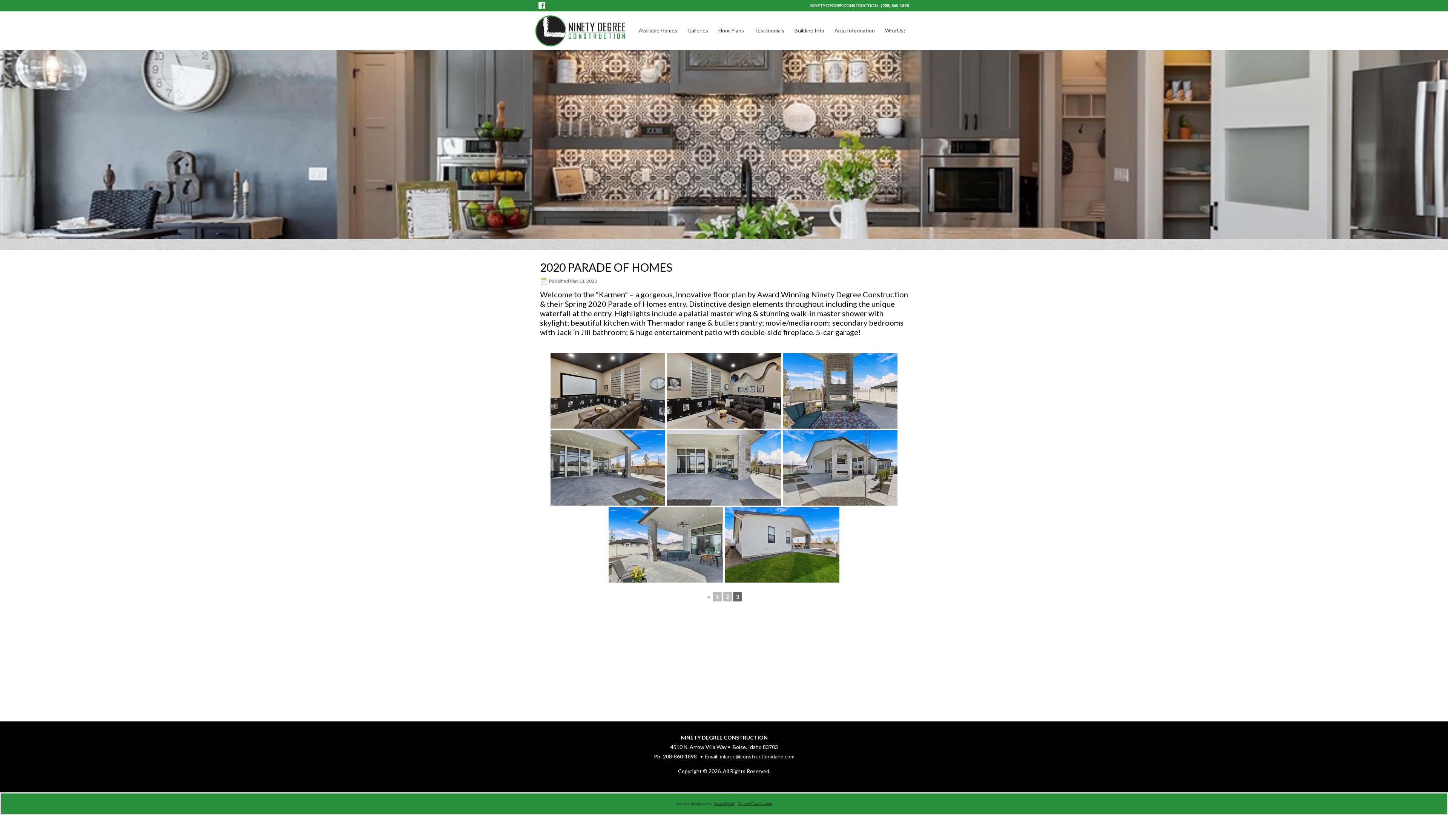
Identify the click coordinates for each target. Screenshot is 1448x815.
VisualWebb (723, 803)
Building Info (809, 30)
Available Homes (658, 30)
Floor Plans (731, 30)
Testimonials (769, 30)
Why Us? (895, 30)
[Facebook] (542, 5)
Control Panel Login (755, 803)
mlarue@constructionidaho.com (757, 756)
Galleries (697, 30)
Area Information (854, 30)
